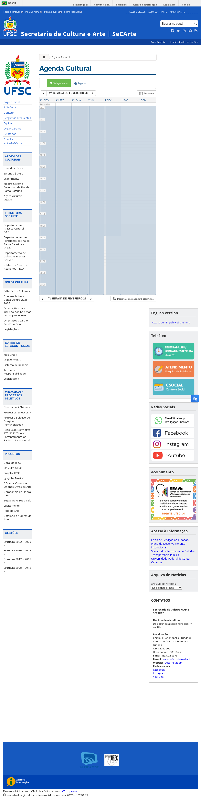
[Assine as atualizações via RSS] (196, 30)
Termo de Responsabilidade (15, 371)
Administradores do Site (184, 42)
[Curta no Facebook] (172, 30)
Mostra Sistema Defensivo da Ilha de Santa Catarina (16, 187)
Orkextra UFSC (13, 468)
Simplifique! (80, 4)
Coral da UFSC (13, 463)
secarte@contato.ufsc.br (177, 659)
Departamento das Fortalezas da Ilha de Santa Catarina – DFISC (17, 242)
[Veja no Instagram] (190, 30)
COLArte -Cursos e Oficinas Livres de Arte (18, 484)
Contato (9, 112)
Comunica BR (102, 4)
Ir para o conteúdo (13, 12)
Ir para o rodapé (72, 12)
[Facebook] (172, 437)
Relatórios (10, 134)
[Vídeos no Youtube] (184, 30)
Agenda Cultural (14, 168)
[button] (133, 298)
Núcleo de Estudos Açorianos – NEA (15, 266)
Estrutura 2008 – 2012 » (17, 569)
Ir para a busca (52, 12)
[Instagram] (172, 448)
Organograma (13, 128)
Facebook (159, 669)
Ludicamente (12, 505)
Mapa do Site (177, 11)
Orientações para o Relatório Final (16, 322)
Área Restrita (158, 42)
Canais (186, 4)
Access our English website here (171, 322)
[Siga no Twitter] (178, 30)
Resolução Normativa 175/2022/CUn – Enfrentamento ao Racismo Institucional (17, 435)
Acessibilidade (137, 11)
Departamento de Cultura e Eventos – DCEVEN (16, 256)
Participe (121, 4)
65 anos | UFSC (13, 173)
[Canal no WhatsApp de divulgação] (172, 426)
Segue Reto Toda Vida (17, 500)
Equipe (8, 123)
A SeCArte (10, 107)
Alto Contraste (157, 11)
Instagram (159, 673)
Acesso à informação (145, 4)
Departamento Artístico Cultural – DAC (15, 228)
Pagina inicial (12, 102)
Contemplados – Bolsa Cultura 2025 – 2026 (17, 299)
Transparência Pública (165, 555)
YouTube (158, 677)
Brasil (12, 3)
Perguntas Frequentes (17, 118)
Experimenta (11, 178)
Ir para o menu (33, 12)
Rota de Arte (11, 510)
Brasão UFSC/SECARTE (13, 140)
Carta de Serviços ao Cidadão (170, 540)
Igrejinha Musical (14, 478)
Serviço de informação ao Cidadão (173, 551)
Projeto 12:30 (12, 473)
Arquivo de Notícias (163, 584)
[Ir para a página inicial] (43, 57)
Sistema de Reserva (16, 365)
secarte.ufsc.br (174, 662)
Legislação (169, 4)
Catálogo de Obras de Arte (17, 517)
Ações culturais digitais (13, 197)
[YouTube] (172, 459)
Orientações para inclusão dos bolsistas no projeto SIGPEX (17, 312)
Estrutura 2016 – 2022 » (17, 552)
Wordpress (69, 791)
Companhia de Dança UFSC (17, 493)
